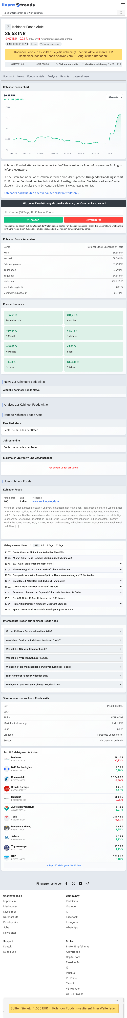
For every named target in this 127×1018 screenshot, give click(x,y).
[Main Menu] (123, 5)
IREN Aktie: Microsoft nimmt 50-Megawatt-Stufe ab (40, 604)
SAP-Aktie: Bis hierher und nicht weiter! (33, 564)
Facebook (72, 917)
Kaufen (35, 220)
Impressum (10, 901)
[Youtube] (80, 883)
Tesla (14, 817)
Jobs (6, 928)
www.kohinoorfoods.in (45, 501)
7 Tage (50, 545)
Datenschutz (10, 917)
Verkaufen (95, 220)
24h (42, 545)
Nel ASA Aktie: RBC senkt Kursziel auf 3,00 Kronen (39, 598)
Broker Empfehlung (77, 947)
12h (36, 545)
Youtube (71, 906)
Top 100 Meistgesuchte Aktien (65, 865)
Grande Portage (20, 787)
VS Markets (73, 989)
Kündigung (9, 952)
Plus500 (71, 973)
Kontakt (7, 947)
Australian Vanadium (22, 807)
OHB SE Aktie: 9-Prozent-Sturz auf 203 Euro (35, 586)
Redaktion (72, 901)
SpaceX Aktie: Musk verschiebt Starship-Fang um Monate (43, 609)
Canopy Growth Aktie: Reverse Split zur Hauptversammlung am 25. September (54, 575)
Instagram (72, 922)
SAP (13, 856)
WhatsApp (72, 928)
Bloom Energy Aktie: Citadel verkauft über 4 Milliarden (41, 569)
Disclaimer (9, 912)
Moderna (16, 757)
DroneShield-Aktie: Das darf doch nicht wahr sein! (39, 581)
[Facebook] (66, 883)
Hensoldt (16, 797)
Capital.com (73, 957)
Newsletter (9, 933)
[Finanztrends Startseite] (18, 7)
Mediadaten (10, 906)
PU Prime (71, 978)
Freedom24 (73, 962)
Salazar (15, 836)
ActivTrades (73, 952)
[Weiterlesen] (121, 552)
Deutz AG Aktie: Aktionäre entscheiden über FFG (38, 552)
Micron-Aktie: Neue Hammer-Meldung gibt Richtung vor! (42, 558)
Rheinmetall (17, 777)
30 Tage (59, 545)
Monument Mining (21, 826)
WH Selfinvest (74, 994)
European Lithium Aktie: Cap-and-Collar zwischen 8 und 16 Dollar (47, 592)
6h (31, 545)
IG (67, 968)
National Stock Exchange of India (56, 39)
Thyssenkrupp (19, 846)
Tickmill (70, 983)
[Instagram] (87, 883)
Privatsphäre (10, 922)
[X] (73, 883)
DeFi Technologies (21, 767)
